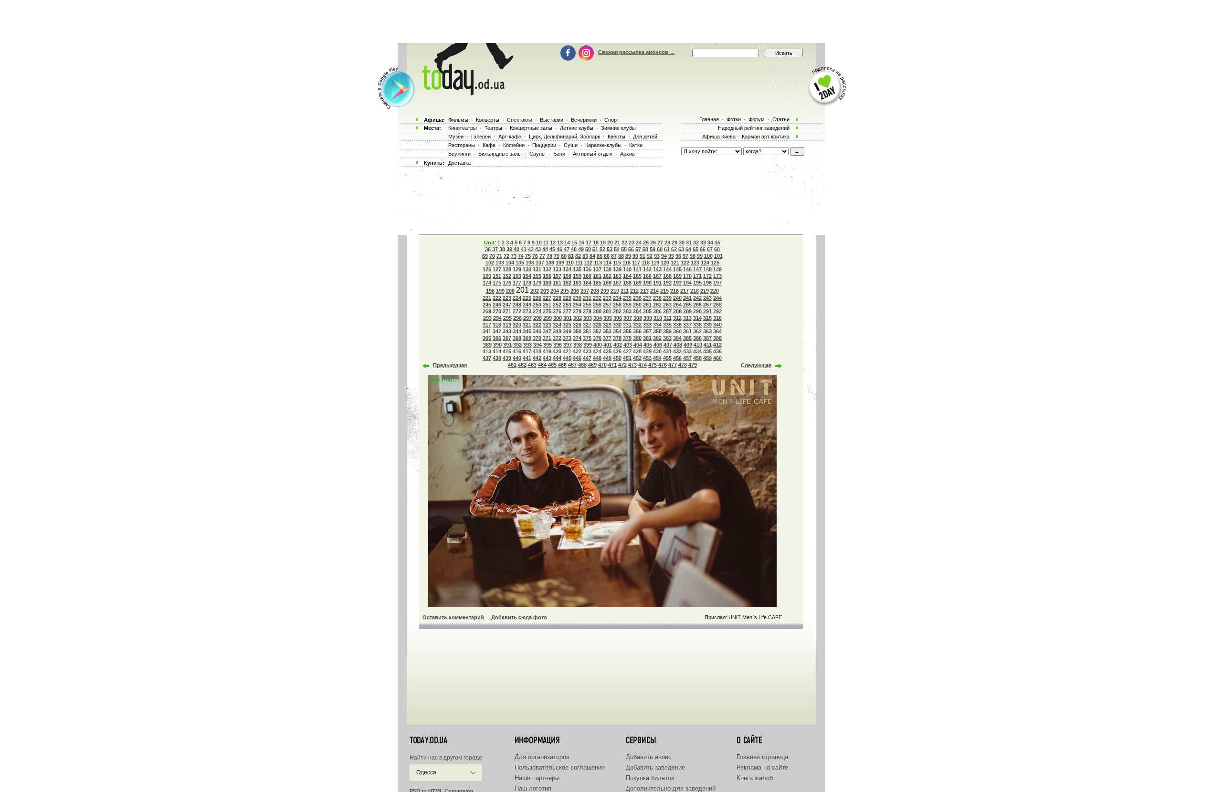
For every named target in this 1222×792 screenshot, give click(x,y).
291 (707, 311)
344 (517, 331)
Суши (571, 145)
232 (597, 298)
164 (627, 276)
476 (662, 365)
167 (657, 276)
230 (577, 298)
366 (497, 338)
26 (653, 242)
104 (510, 262)
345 (527, 331)
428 (637, 351)
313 (687, 318)
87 (614, 256)
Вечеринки (584, 120)
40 (516, 249)
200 (510, 291)
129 (517, 269)
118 (646, 262)
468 (582, 365)
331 (627, 324)
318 (497, 324)
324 (557, 324)
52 (602, 249)
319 (507, 324)
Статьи (781, 119)
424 (597, 351)
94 (664, 256)
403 (627, 345)
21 (617, 242)
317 (487, 324)
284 (637, 311)
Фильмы (458, 120)
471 (612, 365)
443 (547, 358)
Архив (627, 154)
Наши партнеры (537, 777)
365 (487, 338)
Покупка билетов (650, 777)
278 (577, 311)
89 (628, 256)
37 (495, 249)
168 (667, 276)
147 (697, 269)
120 (665, 262)
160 (587, 276)
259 (627, 304)
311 (668, 318)
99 (700, 256)
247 (507, 304)
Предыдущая (450, 365)
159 (577, 276)
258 (617, 304)
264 (677, 304)
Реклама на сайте (762, 767)
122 (685, 262)
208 (594, 291)
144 (667, 269)
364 (717, 331)
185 (597, 282)
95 (671, 256)
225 (527, 298)
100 (708, 256)
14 (567, 242)
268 (717, 304)
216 (674, 291)
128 (507, 269)
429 (647, 351)
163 (617, 276)
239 (667, 298)
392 (517, 345)
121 (675, 262)
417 (527, 351)
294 (497, 318)
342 (497, 331)
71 (499, 256)
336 (677, 324)
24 (639, 242)
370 (537, 338)
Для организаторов (542, 756)
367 (507, 338)
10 (539, 242)
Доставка (459, 163)
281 (607, 311)
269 (487, 311)
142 (647, 269)
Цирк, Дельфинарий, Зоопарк (564, 136)
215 (664, 291)
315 (707, 318)
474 (642, 365)
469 (592, 365)
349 (567, 331)
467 (572, 365)
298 (537, 318)
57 (638, 249)
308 (637, 318)
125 (715, 262)
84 (592, 256)
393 (527, 345)
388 (717, 338)
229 (567, 298)
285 (647, 311)
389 (487, 345)
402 (617, 345)
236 (637, 298)
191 (657, 282)
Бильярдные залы (500, 154)
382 (657, 338)
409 (688, 345)
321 (527, 324)
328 (597, 324)
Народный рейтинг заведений (754, 128)
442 (537, 358)
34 (710, 242)
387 (707, 338)
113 (598, 262)
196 (707, 282)
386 (697, 338)
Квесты (616, 136)
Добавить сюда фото (519, 617)
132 (547, 269)
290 (697, 311)
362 (697, 331)
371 (547, 338)
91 (642, 256)
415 (507, 351)
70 (492, 256)
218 (694, 291)
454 (657, 358)
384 (677, 338)
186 (607, 282)
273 (527, 311)
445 (567, 358)
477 (672, 365)
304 (597, 318)
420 (557, 351)
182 (567, 282)
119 (655, 262)
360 (677, 331)
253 (567, 304)
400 (597, 345)
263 (667, 304)
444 (557, 358)
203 (544, 291)
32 (696, 242)
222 (497, 298)
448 (597, 358)
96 (678, 256)
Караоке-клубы (603, 145)
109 (560, 262)
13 (560, 242)
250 (537, 304)
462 (522, 365)
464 (542, 365)
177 (517, 282)
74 (521, 256)
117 (636, 262)
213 (644, 291)
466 (562, 365)
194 (687, 282)
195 (697, 282)
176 (507, 282)
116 (626, 262)
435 (707, 351)
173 (717, 276)
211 (625, 291)
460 (717, 358)
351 (587, 331)
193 (677, 282)
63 (681, 249)
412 (717, 345)
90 (635, 256)
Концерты (487, 120)
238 (657, 298)
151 (497, 276)
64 (688, 249)
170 (687, 276)
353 (607, 331)
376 (597, 338)
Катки (636, 145)
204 (554, 291)
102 (489, 262)
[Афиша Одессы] (466, 93)
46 (559, 249)
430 (657, 351)
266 (697, 304)
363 (707, 331)
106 (530, 262)
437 (487, 358)
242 (697, 298)
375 (587, 338)
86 (607, 256)
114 (607, 262)
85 (599, 256)
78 (549, 256)
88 (621, 256)
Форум (756, 119)
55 (624, 249)
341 (487, 331)
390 (497, 345)
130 (527, 269)
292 (717, 311)
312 (677, 318)
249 (527, 304)
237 (647, 298)
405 (647, 345)
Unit (489, 242)
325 (567, 324)
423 (587, 351)
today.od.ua (428, 740)
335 (667, 324)
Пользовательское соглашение (560, 767)
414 (497, 351)
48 (574, 249)
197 (717, 282)
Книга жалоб (755, 777)
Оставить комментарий (453, 617)
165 (637, 276)
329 (607, 324)
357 (647, 331)
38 (502, 249)
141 (637, 269)
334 (657, 324)
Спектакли (519, 120)
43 (538, 249)
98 (692, 256)
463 (532, 365)
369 (527, 338)
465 (552, 365)
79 (556, 256)
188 (627, 282)
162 (607, 276)
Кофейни (514, 145)
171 (697, 276)
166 (647, 276)
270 (497, 311)
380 (637, 338)
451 (627, 358)
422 (577, 351)
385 (687, 338)
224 (517, 298)
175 (497, 282)
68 (717, 249)
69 (485, 256)
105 (520, 262)
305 (607, 318)
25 (646, 242)
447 (587, 358)
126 (487, 269)
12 (553, 242)
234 (617, 298)
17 (588, 242)
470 (602, 365)
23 (631, 242)
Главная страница (762, 756)
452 (637, 358)
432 (677, 351)
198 (490, 291)
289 (687, 311)
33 (703, 242)
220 (714, 291)
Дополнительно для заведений (671, 788)
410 (698, 345)
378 (617, 338)
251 (547, 304)
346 (537, 331)
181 (557, 282)
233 (607, 298)
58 (645, 249)
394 (537, 345)
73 (513, 256)
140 (627, 269)
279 (587, 311)
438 (497, 358)
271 (507, 311)
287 (667, 311)
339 (707, 324)
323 (547, 324)
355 (627, 331)
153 (517, 276)
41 (524, 249)
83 (585, 256)
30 (682, 242)
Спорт (611, 120)
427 (627, 351)
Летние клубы (576, 128)
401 (607, 345)
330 (617, 324)
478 (682, 365)
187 (617, 282)
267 (707, 304)
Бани (559, 154)
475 (652, 365)
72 (506, 256)
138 (607, 269)
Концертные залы (531, 128)
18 (596, 242)
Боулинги (459, 154)
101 (718, 256)
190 (647, 282)
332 (637, 324)
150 (487, 276)
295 (507, 318)
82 (578, 256)
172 (707, 276)
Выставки (551, 120)
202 (534, 291)
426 (617, 351)
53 (609, 249)
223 (507, 298)
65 (695, 249)
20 (610, 242)
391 (507, 345)
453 (647, 358)
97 (685, 256)
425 (607, 351)
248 (517, 304)
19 (603, 242)
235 (627, 298)
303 (587, 318)
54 (617, 249)
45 (552, 249)
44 (545, 249)
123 (695, 262)
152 (507, 276)
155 (537, 276)
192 (667, 282)
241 (687, 298)
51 (595, 249)
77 (542, 256)
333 (647, 324)
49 (581, 249)
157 (557, 276)
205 (564, 291)
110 (570, 262)
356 (637, 331)
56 (631, 249)
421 (567, 351)
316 (717, 318)
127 (497, 269)
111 (579, 262)
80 (564, 256)
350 (577, 331)
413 (487, 351)
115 (617, 262)
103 (499, 262)
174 (487, 282)
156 (547, 276)
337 (687, 324)
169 (677, 276)
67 (710, 249)
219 (704, 291)
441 (527, 358)
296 (517, 318)
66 (703, 249)
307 (627, 318)
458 (697, 358)
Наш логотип (533, 788)
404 (637, 345)
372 (557, 338)
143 (657, 269)
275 (547, 311)
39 (509, 249)
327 (587, 324)
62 (674, 249)
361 (687, 331)
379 (627, 338)
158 (567, 276)
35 (717, 242)
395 (547, 345)
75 (528, 256)
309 (647, 318)
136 (587, 269)
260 (637, 304)
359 (667, 331)
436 (717, 351)
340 (717, 324)
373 (567, 338)
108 (550, 262)
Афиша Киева (719, 136)
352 (597, 331)
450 (617, 358)
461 (512, 365)
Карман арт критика (766, 136)
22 (624, 242)
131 (537, 269)
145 (677, 269)
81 (571, 256)
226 (537, 298)
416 (517, 351)
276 (557, 311)
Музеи (456, 136)
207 (584, 291)
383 (667, 338)
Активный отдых (592, 154)
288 (677, 311)
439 (507, 358)
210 (615, 291)
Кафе (489, 145)
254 (577, 304)
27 (660, 242)
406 (657, 345)
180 (547, 282)
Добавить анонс (649, 756)
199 (500, 291)
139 (617, 269)
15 (574, 242)
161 (597, 276)
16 (581, 242)
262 (657, 304)
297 (527, 318)
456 (677, 358)
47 (566, 249)
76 (535, 256)
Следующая (756, 365)
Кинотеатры (462, 128)
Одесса (426, 772)
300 (557, 318)
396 (557, 345)
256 (597, 304)
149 (717, 269)
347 (547, 331)
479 (692, 365)
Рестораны (461, 145)
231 (587, 298)
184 (587, 282)
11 (545, 242)
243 (707, 298)
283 (627, 311)
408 (678, 345)
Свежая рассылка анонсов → (636, 52)
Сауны (537, 154)
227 (547, 298)
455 (667, 358)
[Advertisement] (611, 21)
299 (547, 318)
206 (574, 291)
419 (547, 351)
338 (697, 324)
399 (587, 345)
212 (634, 291)
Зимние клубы (618, 128)
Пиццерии (544, 145)
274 (537, 311)
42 (531, 249)
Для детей (645, 136)
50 (588, 249)
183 (577, 282)
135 (577, 269)
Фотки (734, 119)
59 (652, 249)
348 (557, 331)
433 (687, 351)
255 (587, 304)
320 (517, 324)
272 (517, 311)
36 (488, 249)
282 (617, 311)
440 (517, 358)
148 (707, 269)
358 (657, 331)
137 (597, 269)
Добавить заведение (655, 767)
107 (540, 262)
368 (517, 338)
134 (567, 269)
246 (497, 304)
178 (527, 282)
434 (697, 351)
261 (647, 304)
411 (708, 345)
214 (654, 291)
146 (687, 269)
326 (577, 324)
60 (660, 249)
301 (567, 318)
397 (567, 345)
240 (677, 298)
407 (668, 345)
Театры (493, 128)
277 (567, 311)
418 (537, 351)
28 (667, 242)
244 (717, 298)
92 (650, 256)
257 (607, 304)
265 (687, 304)
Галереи (481, 136)
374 (577, 338)
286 (657, 311)
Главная (709, 119)
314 (697, 318)
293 (487, 318)
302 (577, 318)
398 (577, 345)
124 (705, 262)
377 (607, 338)
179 (537, 282)
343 (507, 331)
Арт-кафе (509, 136)
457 (687, 358)
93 (657, 256)
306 (617, 318)
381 (647, 338)
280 (597, 311)
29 (674, 242)
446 (577, 358)
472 (622, 365)
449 (607, 358)
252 (557, 304)
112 (588, 262)
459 (707, 358)
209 (604, 291)
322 (537, 324)
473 (632, 365)
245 (487, 304)
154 (527, 276)
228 (557, 298)
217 (684, 291)
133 (557, 269)
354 (617, 331)
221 (487, 298)
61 (667, 249)
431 (667, 351)
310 (657, 318)
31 (689, 242)
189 (637, 282)
